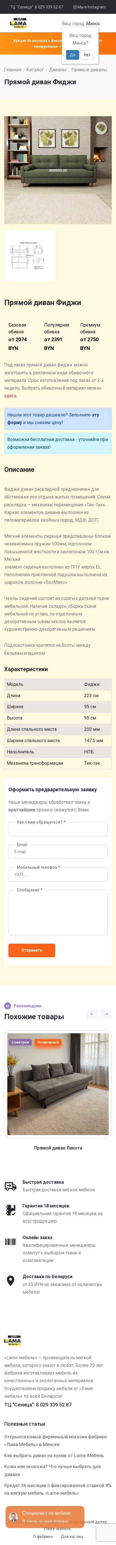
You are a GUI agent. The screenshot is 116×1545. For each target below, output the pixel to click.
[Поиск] (102, 24)
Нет (87, 55)
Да (72, 55)
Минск (93, 23)
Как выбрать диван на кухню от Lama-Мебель (54, 1455)
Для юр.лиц (72, 1536)
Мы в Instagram (91, 7)
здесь (10, 395)
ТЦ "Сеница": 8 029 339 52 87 (36, 7)
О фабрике (42, 1536)
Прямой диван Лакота (58, 1148)
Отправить (31, 950)
